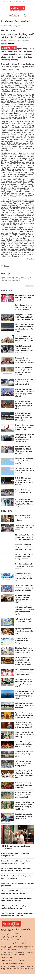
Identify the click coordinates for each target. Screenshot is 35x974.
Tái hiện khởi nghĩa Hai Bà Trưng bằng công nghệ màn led (24, 298)
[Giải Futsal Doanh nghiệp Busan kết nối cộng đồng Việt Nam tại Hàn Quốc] (7, 588)
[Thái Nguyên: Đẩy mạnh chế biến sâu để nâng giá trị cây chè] (7, 567)
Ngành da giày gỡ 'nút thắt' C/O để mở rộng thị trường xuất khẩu (23, 763)
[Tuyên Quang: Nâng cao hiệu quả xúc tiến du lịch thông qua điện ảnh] (7, 308)
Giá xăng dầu (15, 26)
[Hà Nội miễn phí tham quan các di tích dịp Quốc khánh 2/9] (7, 518)
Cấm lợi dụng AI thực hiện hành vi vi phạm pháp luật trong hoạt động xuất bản (24, 537)
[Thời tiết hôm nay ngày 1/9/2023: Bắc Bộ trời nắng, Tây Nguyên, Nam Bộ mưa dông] (7, 416)
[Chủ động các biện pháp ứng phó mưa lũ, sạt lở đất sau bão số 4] (7, 706)
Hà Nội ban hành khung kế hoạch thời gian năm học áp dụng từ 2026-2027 (24, 672)
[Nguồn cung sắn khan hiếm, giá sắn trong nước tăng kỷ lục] (7, 631)
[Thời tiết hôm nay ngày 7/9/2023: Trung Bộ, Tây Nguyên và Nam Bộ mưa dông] (7, 404)
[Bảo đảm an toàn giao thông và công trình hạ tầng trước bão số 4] (7, 795)
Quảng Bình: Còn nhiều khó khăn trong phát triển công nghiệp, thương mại (24, 317)
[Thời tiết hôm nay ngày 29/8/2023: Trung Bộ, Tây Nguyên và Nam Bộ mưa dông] (7, 502)
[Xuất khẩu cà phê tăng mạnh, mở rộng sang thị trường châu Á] (7, 785)
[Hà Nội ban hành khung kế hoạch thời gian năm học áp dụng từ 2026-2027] (7, 672)
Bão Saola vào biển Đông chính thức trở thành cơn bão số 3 (24, 461)
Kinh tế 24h (24, 21)
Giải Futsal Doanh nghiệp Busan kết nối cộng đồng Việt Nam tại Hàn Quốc (24, 588)
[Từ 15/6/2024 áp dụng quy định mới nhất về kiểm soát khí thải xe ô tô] (7, 382)
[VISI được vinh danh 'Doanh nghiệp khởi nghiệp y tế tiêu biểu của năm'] (7, 598)
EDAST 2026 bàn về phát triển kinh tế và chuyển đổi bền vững (24, 734)
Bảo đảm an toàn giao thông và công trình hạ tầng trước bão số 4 (23, 795)
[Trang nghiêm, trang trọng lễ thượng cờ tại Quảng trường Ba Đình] (7, 428)
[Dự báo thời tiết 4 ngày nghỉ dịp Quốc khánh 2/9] (7, 493)
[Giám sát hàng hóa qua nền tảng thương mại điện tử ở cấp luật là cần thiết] (7, 725)
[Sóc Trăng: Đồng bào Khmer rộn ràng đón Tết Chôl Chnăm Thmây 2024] (7, 339)
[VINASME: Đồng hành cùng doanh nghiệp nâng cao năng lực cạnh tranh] (7, 547)
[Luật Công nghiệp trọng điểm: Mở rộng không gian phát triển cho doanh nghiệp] (7, 610)
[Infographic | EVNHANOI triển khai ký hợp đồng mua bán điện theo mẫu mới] (7, 576)
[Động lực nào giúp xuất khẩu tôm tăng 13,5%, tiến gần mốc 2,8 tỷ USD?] (7, 651)
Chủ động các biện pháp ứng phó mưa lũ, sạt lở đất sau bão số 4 (24, 705)
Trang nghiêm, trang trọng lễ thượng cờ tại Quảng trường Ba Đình (24, 427)
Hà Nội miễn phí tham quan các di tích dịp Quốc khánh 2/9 (24, 518)
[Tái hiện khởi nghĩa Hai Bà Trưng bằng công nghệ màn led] (7, 298)
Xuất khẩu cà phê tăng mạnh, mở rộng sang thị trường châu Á (23, 785)
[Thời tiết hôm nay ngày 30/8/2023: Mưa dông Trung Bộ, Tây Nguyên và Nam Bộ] (7, 481)
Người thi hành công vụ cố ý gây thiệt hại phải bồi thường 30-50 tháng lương (24, 715)
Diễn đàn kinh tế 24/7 (12, 21)
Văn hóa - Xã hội (8, 30)
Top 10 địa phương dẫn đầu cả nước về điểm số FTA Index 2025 (23, 816)
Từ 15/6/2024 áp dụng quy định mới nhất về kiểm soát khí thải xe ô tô (24, 382)
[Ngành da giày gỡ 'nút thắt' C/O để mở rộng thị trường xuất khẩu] (7, 764)
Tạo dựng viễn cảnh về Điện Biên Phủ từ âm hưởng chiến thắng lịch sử (24, 360)
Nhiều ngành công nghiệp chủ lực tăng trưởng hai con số (24, 527)
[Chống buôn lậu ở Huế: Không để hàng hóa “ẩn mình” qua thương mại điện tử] (7, 682)
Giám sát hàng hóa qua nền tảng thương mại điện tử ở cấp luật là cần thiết (24, 725)
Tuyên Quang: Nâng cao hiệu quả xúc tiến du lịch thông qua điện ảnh (23, 307)
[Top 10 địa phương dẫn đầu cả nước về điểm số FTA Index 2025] (7, 817)
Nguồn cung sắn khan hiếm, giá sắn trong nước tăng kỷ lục (24, 631)
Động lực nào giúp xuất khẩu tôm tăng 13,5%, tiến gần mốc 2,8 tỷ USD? (24, 650)
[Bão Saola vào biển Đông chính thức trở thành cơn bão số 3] (7, 461)
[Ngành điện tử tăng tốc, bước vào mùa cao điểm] (7, 622)
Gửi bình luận (29, 286)
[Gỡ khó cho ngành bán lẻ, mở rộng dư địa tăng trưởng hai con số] (7, 557)
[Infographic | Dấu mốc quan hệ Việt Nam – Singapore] (7, 641)
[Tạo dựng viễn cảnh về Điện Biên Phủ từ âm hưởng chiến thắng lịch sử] (7, 361)
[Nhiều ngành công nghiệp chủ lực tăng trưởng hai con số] (7, 528)
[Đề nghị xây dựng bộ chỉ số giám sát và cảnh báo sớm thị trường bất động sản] (7, 773)
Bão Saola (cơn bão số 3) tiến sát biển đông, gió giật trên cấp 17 (24, 471)
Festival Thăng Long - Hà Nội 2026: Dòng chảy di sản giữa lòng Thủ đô (24, 744)
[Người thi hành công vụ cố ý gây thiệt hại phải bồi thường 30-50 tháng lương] (7, 715)
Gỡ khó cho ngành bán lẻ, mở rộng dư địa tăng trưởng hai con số (24, 556)
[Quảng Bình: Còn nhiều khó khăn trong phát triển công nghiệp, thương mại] (7, 317)
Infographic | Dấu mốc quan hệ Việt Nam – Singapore (23, 641)
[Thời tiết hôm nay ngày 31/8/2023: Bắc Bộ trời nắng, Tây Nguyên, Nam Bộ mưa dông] (7, 449)
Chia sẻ (5, 43)
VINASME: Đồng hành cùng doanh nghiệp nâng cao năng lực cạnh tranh (24, 547)
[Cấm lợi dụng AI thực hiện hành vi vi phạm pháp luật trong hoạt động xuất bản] (7, 538)
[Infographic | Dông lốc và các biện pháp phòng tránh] (7, 754)
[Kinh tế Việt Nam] (17, 8)
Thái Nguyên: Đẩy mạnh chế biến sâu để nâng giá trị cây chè (24, 566)
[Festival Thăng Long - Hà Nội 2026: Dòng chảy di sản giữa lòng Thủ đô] (7, 744)
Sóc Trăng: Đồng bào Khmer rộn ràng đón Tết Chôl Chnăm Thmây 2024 (24, 339)
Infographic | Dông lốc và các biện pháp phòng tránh (24, 754)
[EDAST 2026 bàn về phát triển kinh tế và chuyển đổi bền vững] (7, 735)
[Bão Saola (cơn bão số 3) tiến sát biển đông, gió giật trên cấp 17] (7, 471)
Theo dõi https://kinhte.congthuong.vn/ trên (25, 41)
